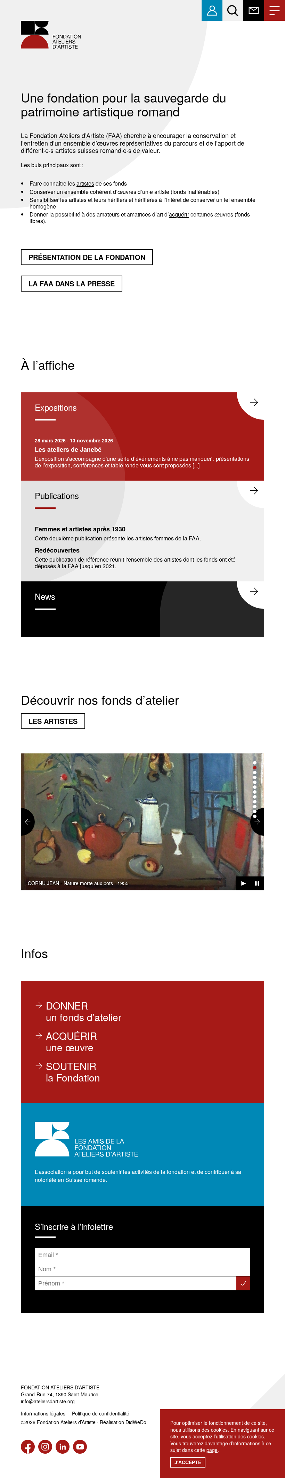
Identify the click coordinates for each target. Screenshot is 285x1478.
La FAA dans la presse (71, 283)
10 (254, 806)
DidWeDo (135, 1422)
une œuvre (71, 1041)
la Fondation (73, 1072)
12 (254, 816)
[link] (212, 10)
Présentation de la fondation (86, 257)
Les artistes (53, 721)
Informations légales (43, 1413)
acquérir (179, 214)
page (212, 1449)
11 (254, 811)
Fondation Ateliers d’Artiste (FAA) (76, 135)
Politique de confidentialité (100, 1413)
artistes (85, 183)
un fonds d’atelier (83, 1011)
